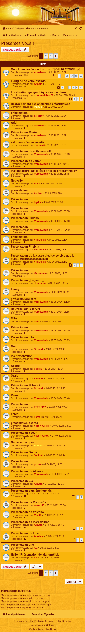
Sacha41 (39, 455)
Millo (36, 321)
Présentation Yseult (24, 432)
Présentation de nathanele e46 (31, 151)
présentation (19, 112)
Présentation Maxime (25, 132)
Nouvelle (17, 180)
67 (72, 76)
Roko (14, 395)
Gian (14, 346)
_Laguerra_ (40, 283)
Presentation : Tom (23, 337)
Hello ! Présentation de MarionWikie (35, 554)
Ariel (14, 122)
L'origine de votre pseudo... (29, 81)
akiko (37, 183)
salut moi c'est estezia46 (27, 142)
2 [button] (46, 56)
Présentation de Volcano (27, 512)
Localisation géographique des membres (38, 92)
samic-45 (39, 505)
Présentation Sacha (24, 452)
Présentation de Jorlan (26, 161)
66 (67, 76)
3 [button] (50, 56)
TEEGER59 (40, 407)
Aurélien (39, 536)
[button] (55, 56)
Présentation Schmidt (25, 385)
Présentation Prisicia (25, 246)
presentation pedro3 (24, 423)
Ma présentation (21, 356)
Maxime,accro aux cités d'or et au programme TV (44, 170)
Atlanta (38, 84)
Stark (14, 375)
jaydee (37, 202)
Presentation (19, 208)
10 (81, 87)
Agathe (15, 365)
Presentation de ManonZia (28, 502)
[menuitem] (6, 28)
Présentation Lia (22, 480)
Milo (14, 318)
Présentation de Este (25, 533)
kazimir (38, 193)
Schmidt (39, 349)
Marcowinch (41, 154)
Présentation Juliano (25, 218)
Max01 (37, 515)
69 (81, 76)
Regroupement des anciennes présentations (40, 103)
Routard (38, 445)
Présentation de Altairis (26, 471)
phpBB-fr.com (48, 625)
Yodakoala (40, 239)
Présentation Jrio (22, 544)
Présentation (19, 199)
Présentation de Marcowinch (30, 521)
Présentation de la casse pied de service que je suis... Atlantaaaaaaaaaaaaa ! (42, 257)
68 (76, 76)
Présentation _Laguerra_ (27, 280)
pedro (37, 464)
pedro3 (38, 368)
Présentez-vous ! (17, 43)
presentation (19, 190)
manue (38, 106)
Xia (35, 493)
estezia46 (39, 72)
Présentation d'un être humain (31, 490)
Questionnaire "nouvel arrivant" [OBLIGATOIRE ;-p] (45, 69)
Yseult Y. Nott (41, 426)
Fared (15, 414)
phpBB (32, 621)
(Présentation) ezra (23, 299)
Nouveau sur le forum (25, 308)
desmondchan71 (43, 95)
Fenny (15, 289)
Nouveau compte (22, 442)
